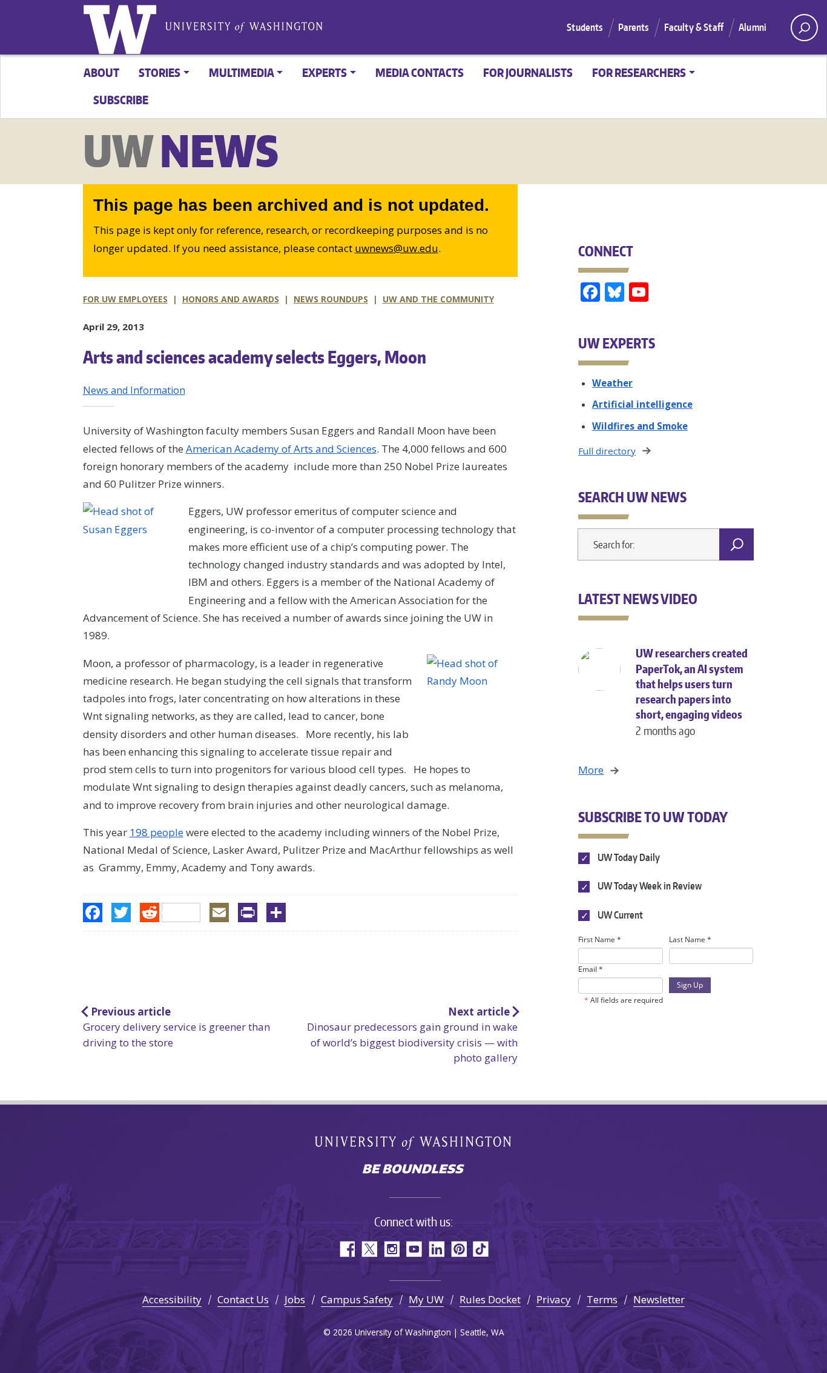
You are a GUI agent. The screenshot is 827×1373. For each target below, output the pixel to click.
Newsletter (659, 1299)
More (591, 770)
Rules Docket (490, 1299)
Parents (633, 27)
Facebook (346, 1249)
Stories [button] (159, 72)
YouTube (414, 1249)
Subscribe (120, 99)
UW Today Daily (627, 857)
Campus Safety (357, 1299)
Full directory (607, 451)
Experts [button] (324, 72)
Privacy (553, 1299)
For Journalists (528, 72)
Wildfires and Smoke (640, 426)
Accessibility (172, 1299)
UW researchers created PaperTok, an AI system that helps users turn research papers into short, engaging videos (692, 691)
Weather (612, 383)
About (101, 72)
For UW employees (125, 299)
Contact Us (243, 1299)
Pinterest (458, 1249)
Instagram (391, 1249)
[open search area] (804, 27)
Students (584, 27)
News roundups (331, 299)
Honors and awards (230, 299)
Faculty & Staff (693, 27)
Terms (602, 1299)
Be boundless (413, 1170)
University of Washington (122, 27)
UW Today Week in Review (648, 886)
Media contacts (419, 72)
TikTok (481, 1249)
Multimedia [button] (241, 72)
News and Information (134, 390)
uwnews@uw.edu (396, 248)
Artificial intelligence (642, 404)
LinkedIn (436, 1249)
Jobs (295, 1299)
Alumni (752, 27)
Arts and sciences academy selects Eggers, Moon (254, 357)
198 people (156, 832)
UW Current (619, 915)
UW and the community (438, 299)
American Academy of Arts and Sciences (281, 449)
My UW (426, 1299)
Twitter (369, 1249)
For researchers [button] (639, 72)
